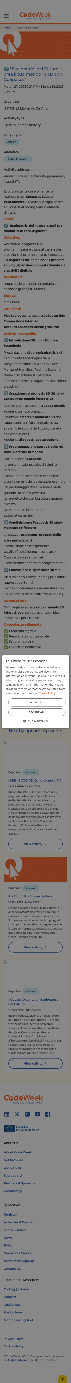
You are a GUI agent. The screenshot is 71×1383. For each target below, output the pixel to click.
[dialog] (35, 691)
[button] (35, 721)
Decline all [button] (37, 712)
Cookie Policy (47, 693)
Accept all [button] (37, 702)
